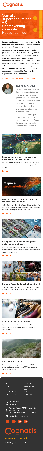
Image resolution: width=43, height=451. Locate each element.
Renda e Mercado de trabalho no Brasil (21, 284)
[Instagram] (14, 421)
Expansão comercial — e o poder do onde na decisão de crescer (19, 158)
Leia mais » (6, 171)
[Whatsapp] (26, 421)
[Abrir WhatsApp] (37, 445)
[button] (35, 5)
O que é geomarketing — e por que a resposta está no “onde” (19, 200)
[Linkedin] (7, 421)
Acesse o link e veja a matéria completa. (18, 78)
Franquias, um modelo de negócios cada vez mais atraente (19, 242)
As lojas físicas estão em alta (16, 321)
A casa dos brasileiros (13, 361)
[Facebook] (20, 421)
